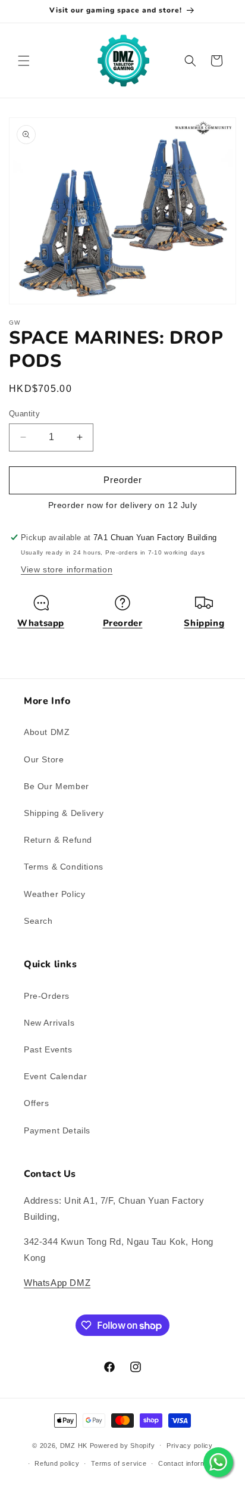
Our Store (44, 759)
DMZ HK (73, 1444)
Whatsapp (40, 623)
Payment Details (57, 1130)
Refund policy (56, 1463)
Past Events (48, 1049)
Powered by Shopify (122, 1444)
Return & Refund (58, 840)
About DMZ (47, 732)
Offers (36, 1103)
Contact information (190, 1463)
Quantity (24, 413)
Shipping (204, 623)
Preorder (123, 623)
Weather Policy (54, 894)
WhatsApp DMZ (57, 1283)
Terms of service (118, 1463)
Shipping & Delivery (63, 813)
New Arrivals (49, 1022)
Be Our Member (56, 786)
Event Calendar (55, 1076)
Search (38, 921)
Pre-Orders (47, 996)
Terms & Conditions (63, 866)
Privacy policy (190, 1445)
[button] (24, 61)
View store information (66, 569)
